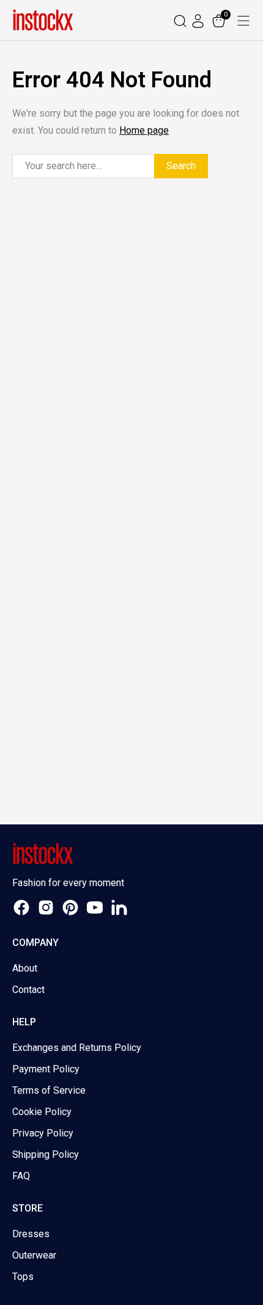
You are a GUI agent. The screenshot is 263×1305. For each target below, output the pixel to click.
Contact (28, 989)
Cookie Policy (42, 1112)
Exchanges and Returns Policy (76, 1047)
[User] (199, 20)
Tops (23, 1276)
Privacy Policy (42, 1133)
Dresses (31, 1234)
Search (181, 166)
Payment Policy (46, 1069)
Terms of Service (49, 1090)
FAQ (21, 1176)
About (24, 968)
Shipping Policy (45, 1154)
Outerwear (34, 1255)
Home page (144, 130)
